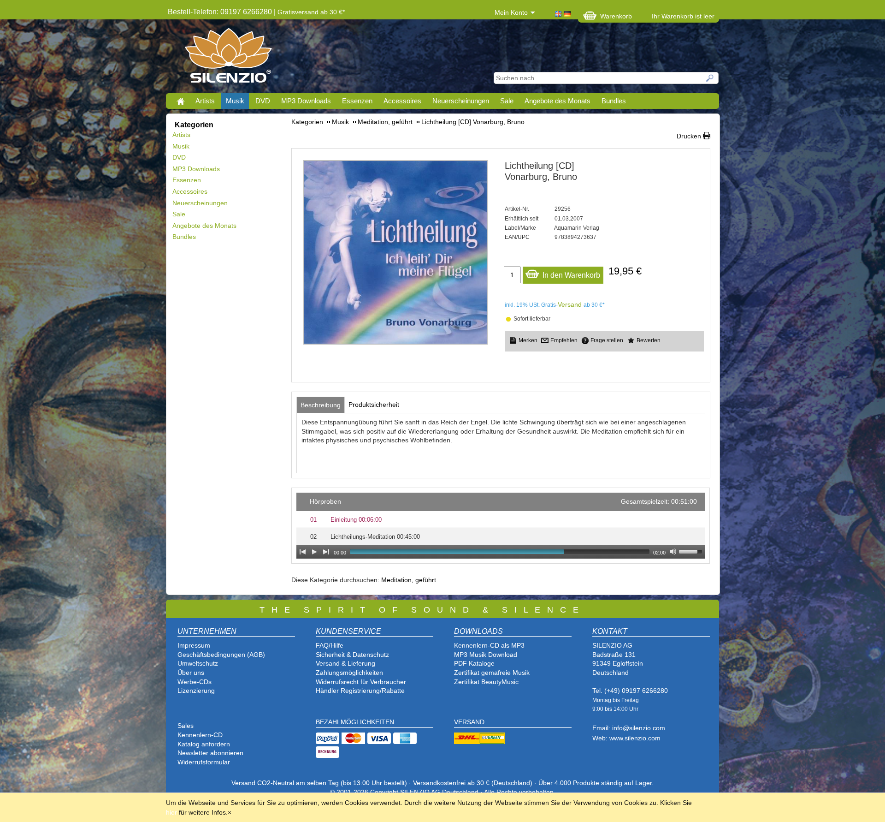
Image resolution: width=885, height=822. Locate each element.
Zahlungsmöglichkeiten (349, 672)
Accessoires (402, 101)
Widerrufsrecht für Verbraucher (361, 681)
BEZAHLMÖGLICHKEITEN (355, 722)
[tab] (320, 405)
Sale (506, 101)
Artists (205, 101)
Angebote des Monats (557, 101)
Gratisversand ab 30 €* (311, 12)
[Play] (314, 551)
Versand (570, 304)
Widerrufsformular (203, 762)
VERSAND (469, 722)
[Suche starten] (710, 78)
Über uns (190, 672)
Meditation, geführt (408, 580)
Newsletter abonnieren (210, 752)
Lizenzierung (196, 690)
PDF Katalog (472, 663)
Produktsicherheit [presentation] (373, 404)
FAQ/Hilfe (329, 645)
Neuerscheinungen (460, 101)
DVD (262, 101)
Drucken (689, 136)
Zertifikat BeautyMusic (486, 681)
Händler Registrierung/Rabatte (360, 690)
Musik (235, 101)
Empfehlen (564, 340)
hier (171, 812)
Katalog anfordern (203, 744)
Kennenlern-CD (200, 735)
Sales (185, 725)
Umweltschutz (197, 663)
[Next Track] (326, 551)
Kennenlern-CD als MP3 (489, 645)
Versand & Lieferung (345, 663)
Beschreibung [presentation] (321, 405)
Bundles (614, 101)
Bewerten (649, 340)
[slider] (692, 551)
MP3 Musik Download (485, 654)
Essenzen (357, 101)
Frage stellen (606, 340)
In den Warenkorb (571, 275)
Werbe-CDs (194, 681)
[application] (500, 526)
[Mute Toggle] (673, 551)
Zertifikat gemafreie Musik (492, 672)
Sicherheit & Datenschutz (352, 654)
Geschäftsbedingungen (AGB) (221, 654)
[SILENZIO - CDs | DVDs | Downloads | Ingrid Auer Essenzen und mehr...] (228, 58)
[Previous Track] (302, 551)
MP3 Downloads (306, 101)
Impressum (193, 645)
